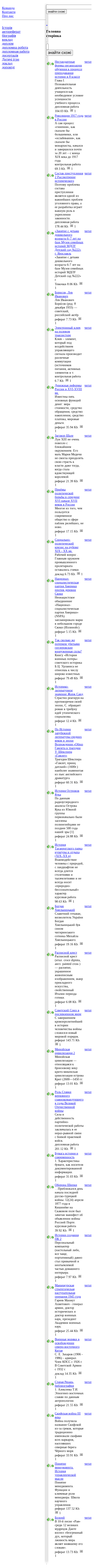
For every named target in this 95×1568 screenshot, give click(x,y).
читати (88, 61)
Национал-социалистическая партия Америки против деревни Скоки (67, 586)
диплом (7, 43)
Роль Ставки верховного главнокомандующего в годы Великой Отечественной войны (69, 1101)
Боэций (60, 1517)
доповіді (8, 67)
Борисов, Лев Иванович (64, 294)
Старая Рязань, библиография (64, 1383)
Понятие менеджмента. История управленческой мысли (65, 1471)
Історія (7, 28)
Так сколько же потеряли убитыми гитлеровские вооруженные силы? (68, 645)
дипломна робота (15, 47)
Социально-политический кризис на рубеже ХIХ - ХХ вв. (66, 545)
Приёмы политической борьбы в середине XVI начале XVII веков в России (67, 497)
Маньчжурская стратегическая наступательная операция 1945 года (68, 1291)
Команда (8, 8)
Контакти (8, 12)
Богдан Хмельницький (65, 908)
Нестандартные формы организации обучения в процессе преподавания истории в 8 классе (68, 69)
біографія (9, 35)
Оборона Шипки (66, 1185)
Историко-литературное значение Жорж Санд (69, 690)
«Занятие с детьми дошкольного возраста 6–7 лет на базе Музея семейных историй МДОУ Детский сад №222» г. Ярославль (69, 242)
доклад (7, 63)
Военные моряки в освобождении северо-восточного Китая (67, 1344)
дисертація (10, 55)
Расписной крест (66, 952)
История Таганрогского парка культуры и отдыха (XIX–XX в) (68, 850)
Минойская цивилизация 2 (65, 1051)
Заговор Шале (64, 435)
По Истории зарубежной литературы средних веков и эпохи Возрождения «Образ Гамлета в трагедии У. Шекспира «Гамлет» (69, 742)
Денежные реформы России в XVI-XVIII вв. (68, 389)
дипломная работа (15, 51)
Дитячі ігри (10, 59)
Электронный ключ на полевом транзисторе (67, 331)
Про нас (8, 16)
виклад (7, 39)
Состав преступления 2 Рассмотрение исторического (69, 177)
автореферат (11, 31)
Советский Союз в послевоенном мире (68, 1012)
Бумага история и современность (66, 1155)
